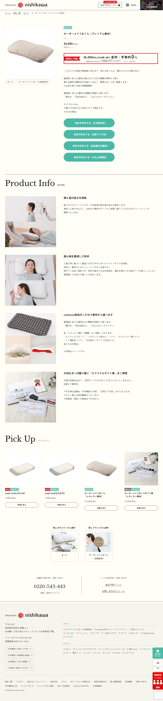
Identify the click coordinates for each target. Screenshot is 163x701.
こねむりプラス (110, 633)
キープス (96, 633)
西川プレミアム (138, 629)
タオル (117, 652)
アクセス (19, 681)
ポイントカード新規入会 (80, 681)
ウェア (107, 652)
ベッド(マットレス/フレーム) (113, 649)
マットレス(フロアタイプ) (86, 649)
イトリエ (69, 636)
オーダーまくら (27, 686)
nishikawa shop (148, 633)
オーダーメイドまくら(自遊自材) (33, 81)
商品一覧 (8, 681)
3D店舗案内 (97, 686)
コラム (64, 681)
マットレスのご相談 (45, 686)
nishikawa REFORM (81, 686)
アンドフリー (122, 629)
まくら (10, 81)
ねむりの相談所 (63, 686)
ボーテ (123, 633)
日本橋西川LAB (11, 686)
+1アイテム (129, 652)
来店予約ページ (113, 585)
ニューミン (83, 633)
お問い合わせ (141, 681)
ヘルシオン (70, 633)
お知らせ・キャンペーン (37, 681)
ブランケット (147, 649)
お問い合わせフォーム (113, 591)
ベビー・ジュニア (93, 652)
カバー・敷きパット (74, 652)
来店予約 (54, 681)
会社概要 (128, 681)
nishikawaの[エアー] (104, 629)
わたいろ (134, 633)
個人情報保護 (115, 681)
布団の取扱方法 (100, 681)
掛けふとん (133, 649)
